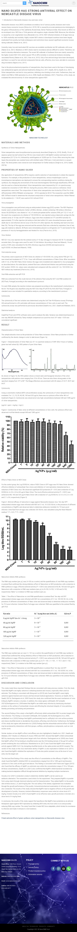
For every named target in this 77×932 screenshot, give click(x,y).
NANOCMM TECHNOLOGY (38, 138)
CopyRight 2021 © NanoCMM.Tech (38, 929)
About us (25, 926)
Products (42, 926)
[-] (38, 3)
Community (51, 926)
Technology (34, 926)
